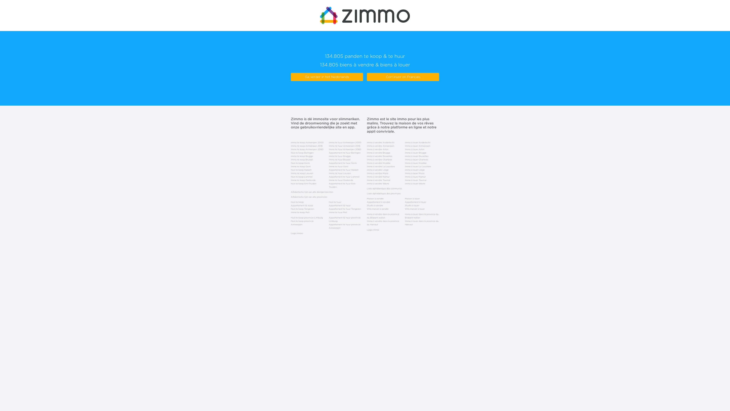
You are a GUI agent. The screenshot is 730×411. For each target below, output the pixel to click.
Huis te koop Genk (300, 163)
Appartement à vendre (378, 202)
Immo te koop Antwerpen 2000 (307, 142)
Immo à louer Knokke (416, 163)
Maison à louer (412, 198)
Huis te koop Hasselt (301, 170)
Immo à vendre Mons (377, 173)
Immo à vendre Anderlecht (380, 142)
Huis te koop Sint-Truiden (304, 183)
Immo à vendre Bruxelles (379, 156)
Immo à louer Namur (415, 176)
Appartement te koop (302, 205)
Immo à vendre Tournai (378, 180)
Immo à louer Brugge (415, 152)
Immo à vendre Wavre (378, 183)
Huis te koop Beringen (302, 152)
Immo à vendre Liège (378, 170)
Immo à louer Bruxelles (416, 156)
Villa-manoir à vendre (378, 209)
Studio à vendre (375, 205)
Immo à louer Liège (415, 170)
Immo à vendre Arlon (377, 149)
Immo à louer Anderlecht (417, 142)
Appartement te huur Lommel (344, 176)
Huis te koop (297, 202)
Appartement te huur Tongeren (345, 209)
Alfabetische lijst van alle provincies (309, 197)
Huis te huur (335, 202)
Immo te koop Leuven (302, 173)
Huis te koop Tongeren (302, 209)
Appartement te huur (340, 205)
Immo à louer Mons (414, 173)
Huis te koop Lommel (302, 176)
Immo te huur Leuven (340, 173)
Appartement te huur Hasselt (343, 170)
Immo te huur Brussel (340, 159)
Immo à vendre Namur (378, 176)
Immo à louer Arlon (415, 149)
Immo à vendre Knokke (378, 163)
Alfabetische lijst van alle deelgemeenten (312, 192)
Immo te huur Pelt (338, 212)
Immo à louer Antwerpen (417, 146)
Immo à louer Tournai (415, 180)
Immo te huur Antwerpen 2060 (345, 149)
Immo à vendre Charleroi (379, 159)
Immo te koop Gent (301, 166)
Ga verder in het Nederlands (327, 77)
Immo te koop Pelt (300, 212)
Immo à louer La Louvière (418, 166)
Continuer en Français (403, 77)
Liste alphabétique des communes (384, 188)
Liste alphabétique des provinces (384, 193)
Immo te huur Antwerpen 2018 (344, 146)
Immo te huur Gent (338, 166)
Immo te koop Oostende (303, 180)
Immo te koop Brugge (302, 156)
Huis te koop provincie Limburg (307, 217)
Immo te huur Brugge (340, 156)
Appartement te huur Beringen (345, 152)
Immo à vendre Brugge (378, 152)
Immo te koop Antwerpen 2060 (307, 149)
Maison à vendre (375, 198)
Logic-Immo (297, 233)
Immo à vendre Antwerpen (380, 146)
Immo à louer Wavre (415, 183)
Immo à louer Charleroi (416, 159)
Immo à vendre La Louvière (381, 166)
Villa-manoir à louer (415, 209)
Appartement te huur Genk (343, 163)
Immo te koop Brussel (302, 159)
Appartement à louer (415, 202)
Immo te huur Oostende (341, 180)
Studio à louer (412, 205)
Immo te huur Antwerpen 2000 (345, 142)
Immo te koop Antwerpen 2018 (307, 146)
